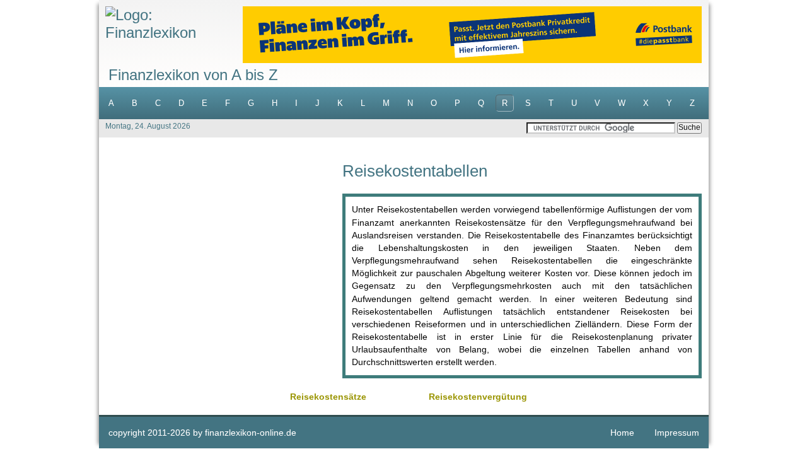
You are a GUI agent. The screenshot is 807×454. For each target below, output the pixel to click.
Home (622, 433)
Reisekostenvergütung (478, 397)
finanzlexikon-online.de (250, 433)
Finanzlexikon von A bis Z (193, 74)
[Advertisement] (221, 251)
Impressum (676, 433)
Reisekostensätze (328, 397)
